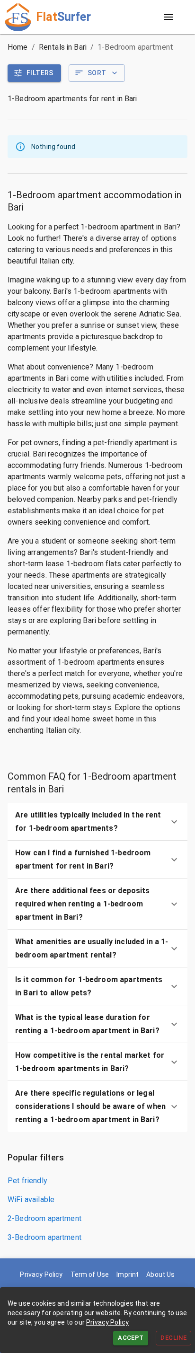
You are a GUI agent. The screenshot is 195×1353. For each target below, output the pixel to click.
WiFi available (31, 1199)
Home (18, 47)
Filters (40, 73)
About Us (160, 1274)
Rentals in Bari (63, 47)
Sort (97, 73)
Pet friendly (27, 1180)
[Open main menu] (168, 17)
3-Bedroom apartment (44, 1237)
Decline (173, 1337)
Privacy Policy (107, 1322)
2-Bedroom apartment (44, 1218)
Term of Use (90, 1274)
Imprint (127, 1274)
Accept (130, 1337)
